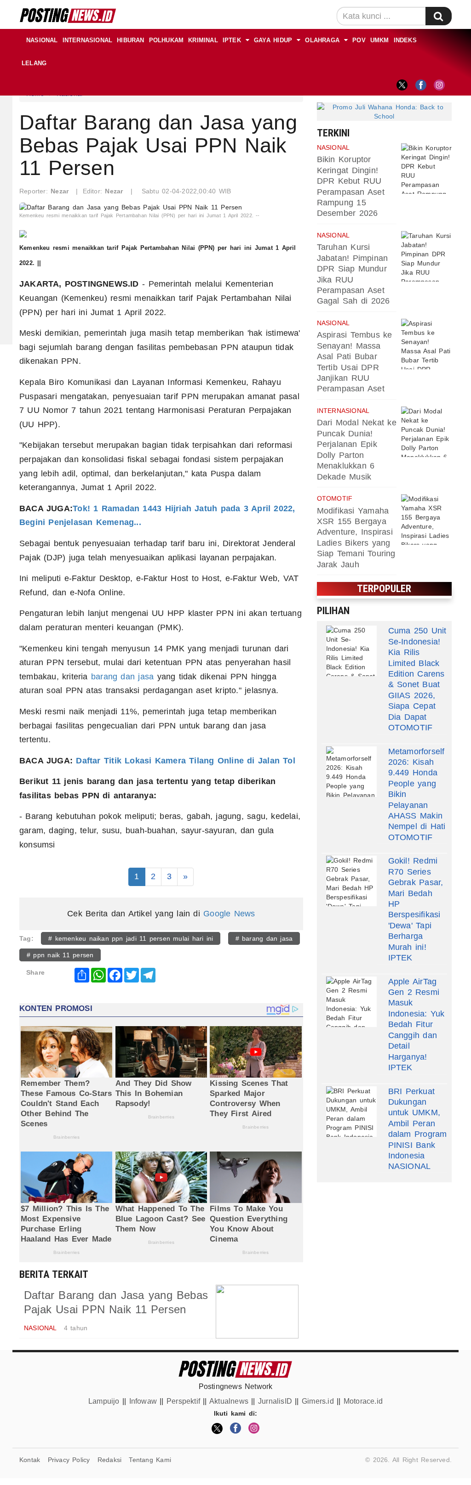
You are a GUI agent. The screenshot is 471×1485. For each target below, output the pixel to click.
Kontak (29, 1459)
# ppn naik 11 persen (60, 955)
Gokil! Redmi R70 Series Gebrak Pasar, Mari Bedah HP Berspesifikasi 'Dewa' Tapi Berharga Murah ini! (415, 903)
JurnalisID (275, 1401)
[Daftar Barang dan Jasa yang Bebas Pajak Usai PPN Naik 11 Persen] (257, 1311)
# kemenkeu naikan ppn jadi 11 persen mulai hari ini (130, 938)
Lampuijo (104, 1401)
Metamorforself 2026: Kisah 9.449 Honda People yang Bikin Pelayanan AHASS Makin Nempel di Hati (417, 789)
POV (359, 40)
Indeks (405, 40)
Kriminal (203, 40)
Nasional (42, 40)
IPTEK (232, 40)
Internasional (88, 40)
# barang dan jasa (264, 938)
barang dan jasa (122, 676)
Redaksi (109, 1459)
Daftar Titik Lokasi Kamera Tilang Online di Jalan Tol (184, 760)
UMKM (379, 40)
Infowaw (143, 1401)
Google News (229, 913)
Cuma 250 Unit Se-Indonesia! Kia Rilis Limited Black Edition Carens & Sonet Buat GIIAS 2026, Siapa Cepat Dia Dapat (417, 673)
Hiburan (130, 40)
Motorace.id (363, 1401)
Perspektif (183, 1401)
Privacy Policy (69, 1459)
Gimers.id (318, 1401)
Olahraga (322, 40)
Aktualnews (228, 1401)
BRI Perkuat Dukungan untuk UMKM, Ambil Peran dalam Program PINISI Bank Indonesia (417, 1123)
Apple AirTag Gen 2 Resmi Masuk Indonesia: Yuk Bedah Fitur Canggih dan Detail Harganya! (416, 1019)
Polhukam (166, 40)
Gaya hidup (273, 40)
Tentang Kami (150, 1459)
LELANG (34, 63)
